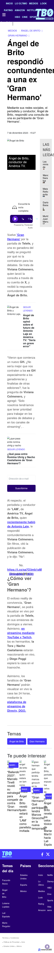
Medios (33, 3)
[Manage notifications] (47, 946)
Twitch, (27, 637)
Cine (49, 894)
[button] (21, 488)
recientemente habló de (21, 524)
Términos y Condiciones (10, 938)
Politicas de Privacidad (11, 942)
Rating (41, 903)
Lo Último (21, 3)
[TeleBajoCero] (13, 854)
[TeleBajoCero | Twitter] (8, 23)
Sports (50, 900)
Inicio (9, 3)
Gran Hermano (37, 741)
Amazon (42, 910)
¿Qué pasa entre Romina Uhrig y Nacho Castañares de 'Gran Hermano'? (21, 458)
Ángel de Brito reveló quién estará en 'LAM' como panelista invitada (25, 813)
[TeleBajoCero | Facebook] (2, 23)
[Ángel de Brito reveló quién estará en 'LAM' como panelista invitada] (23, 777)
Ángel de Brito (16, 741)
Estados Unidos (9, 946)
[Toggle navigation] (3, 14)
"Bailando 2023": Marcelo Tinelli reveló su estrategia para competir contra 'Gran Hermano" (13, 791)
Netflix (50, 875)
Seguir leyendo (16, 449)
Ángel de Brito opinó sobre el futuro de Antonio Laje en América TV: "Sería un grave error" (29, 330)
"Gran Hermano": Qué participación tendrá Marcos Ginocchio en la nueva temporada (40, 812)
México (19, 946)
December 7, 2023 (21, 574)
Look (43, 3)
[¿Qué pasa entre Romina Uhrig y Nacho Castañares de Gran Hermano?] (14, 442)
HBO (49, 887)
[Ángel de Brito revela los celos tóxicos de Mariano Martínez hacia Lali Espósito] (48, 780)
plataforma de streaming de (16, 706)
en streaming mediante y (21, 632)
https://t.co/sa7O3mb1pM (24, 569)
